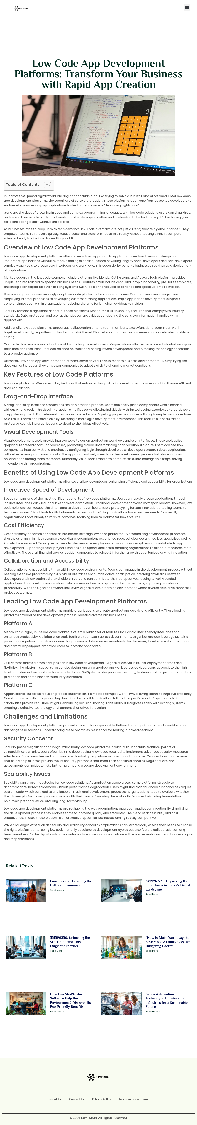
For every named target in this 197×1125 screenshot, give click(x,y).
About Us (55, 1099)
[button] (187, 7)
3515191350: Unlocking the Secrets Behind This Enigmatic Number (70, 942)
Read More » (57, 890)
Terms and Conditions (133, 1099)
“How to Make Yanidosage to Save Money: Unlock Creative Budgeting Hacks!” (168, 942)
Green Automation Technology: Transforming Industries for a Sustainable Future (167, 1000)
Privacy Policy (101, 1099)
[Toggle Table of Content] (45, 185)
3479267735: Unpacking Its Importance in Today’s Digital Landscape (168, 885)
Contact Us (76, 1099)
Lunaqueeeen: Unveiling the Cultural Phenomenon (71, 883)
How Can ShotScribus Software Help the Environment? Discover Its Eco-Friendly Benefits (70, 1000)
